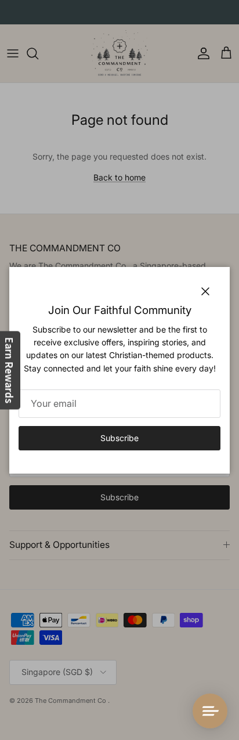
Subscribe (119, 438)
